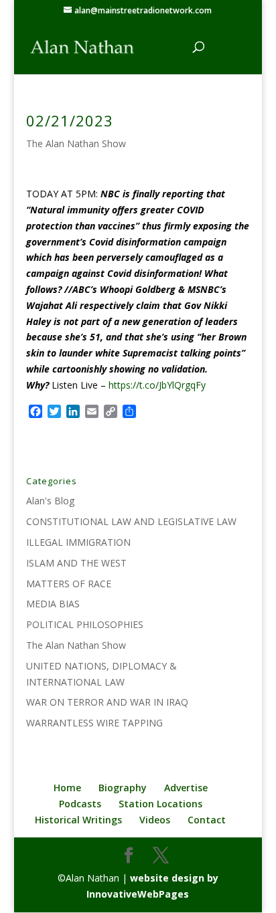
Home (67, 787)
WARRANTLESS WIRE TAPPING (94, 722)
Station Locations (160, 803)
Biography (122, 787)
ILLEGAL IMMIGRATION (78, 542)
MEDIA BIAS (53, 603)
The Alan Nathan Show (76, 143)
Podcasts (80, 803)
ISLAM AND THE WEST (76, 562)
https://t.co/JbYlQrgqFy (157, 385)
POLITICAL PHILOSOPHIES (84, 624)
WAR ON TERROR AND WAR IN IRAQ (107, 702)
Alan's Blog (50, 500)
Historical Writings (78, 819)
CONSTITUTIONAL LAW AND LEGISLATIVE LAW (131, 521)
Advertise (186, 787)
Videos (154, 819)
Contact (207, 819)
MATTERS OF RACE (68, 583)
